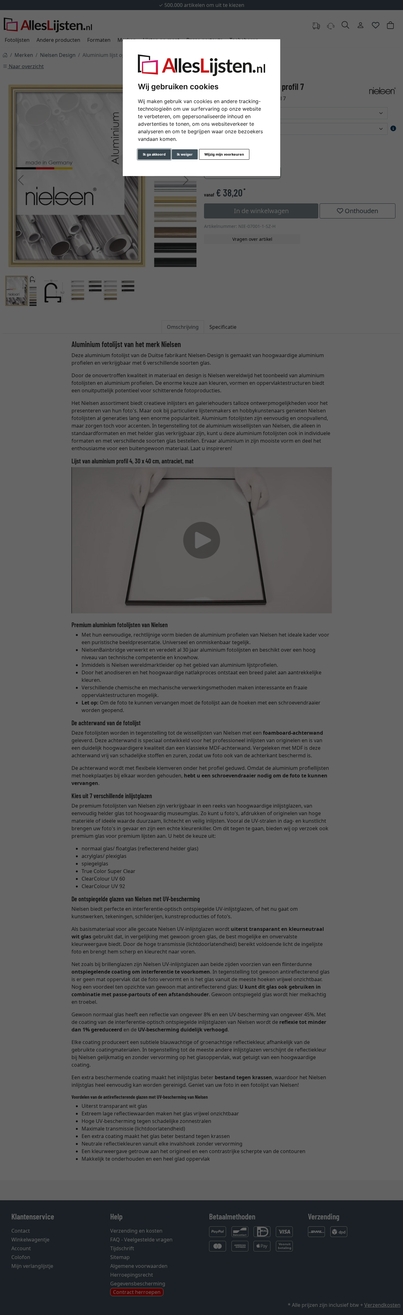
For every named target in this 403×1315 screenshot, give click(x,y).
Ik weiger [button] (185, 154)
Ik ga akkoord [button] (154, 154)
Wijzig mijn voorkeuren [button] (224, 154)
